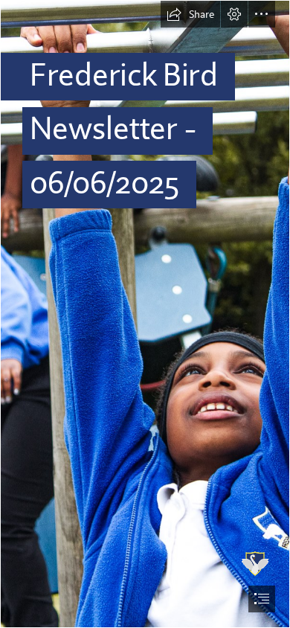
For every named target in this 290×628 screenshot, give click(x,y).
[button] (190, 14)
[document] (145, 314)
